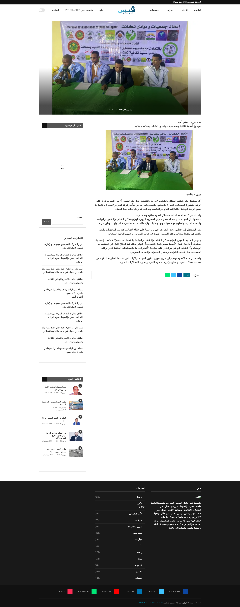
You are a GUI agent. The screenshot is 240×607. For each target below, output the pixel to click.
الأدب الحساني (118, 513)
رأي (101, 10)
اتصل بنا (55, 10)
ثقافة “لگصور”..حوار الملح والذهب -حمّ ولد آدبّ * (56, 450)
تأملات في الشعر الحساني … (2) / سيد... (54, 419)
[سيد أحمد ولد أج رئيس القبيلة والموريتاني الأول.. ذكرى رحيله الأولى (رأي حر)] (76, 390)
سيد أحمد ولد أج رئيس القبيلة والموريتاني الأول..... (55, 388)
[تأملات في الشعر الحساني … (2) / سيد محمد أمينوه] (76, 421)
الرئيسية (197, 10)
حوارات (170, 10)
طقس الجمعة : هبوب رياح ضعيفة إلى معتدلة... (54, 403)
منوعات (118, 578)
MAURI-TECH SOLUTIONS (151, 603)
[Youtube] (46, 2)
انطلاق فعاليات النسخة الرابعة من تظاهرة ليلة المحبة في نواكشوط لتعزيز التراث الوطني (64, 258)
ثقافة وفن (118, 533)
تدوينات (118, 520)
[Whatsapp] (42, 2)
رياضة (118, 552)
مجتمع (118, 571)
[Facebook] (55, 2)
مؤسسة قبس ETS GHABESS (79, 10)
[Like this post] (186, 275)
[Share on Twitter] (173, 275)
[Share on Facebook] (179, 275)
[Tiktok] (39, 2)
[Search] (48, 10)
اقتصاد (118, 497)
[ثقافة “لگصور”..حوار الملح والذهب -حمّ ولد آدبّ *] (76, 452)
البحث (80, 217)
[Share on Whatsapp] (167, 275)
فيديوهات (154, 10)
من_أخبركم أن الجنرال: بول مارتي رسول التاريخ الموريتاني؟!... (56, 435)
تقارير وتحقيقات (118, 526)
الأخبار (185, 10)
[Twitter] (52, 2)
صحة (118, 559)
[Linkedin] (49, 2)
